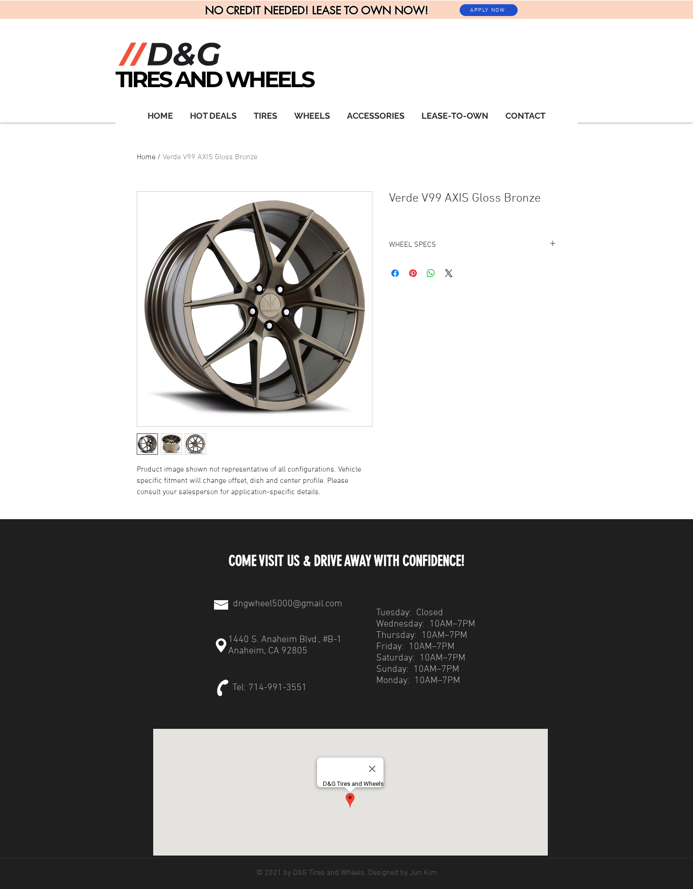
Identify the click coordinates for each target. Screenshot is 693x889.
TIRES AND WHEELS (214, 79)
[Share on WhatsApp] (431, 273)
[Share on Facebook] (395, 273)
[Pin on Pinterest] (413, 273)
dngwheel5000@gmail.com (287, 604)
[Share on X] (448, 273)
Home (146, 157)
